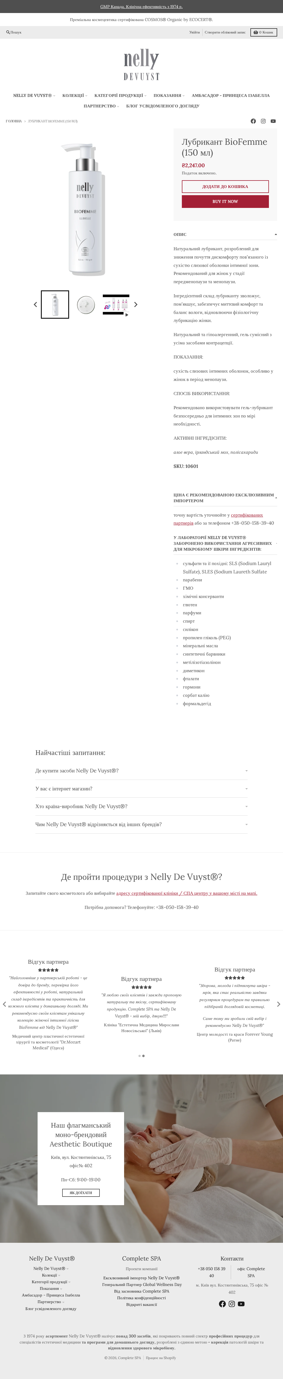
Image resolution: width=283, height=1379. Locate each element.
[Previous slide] (4, 1004)
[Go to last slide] (36, 305)
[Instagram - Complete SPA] (263, 121)
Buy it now (225, 201)
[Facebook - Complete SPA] (253, 121)
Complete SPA (129, 1357)
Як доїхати (81, 1192)
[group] (55, 304)
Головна (14, 121)
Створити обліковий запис (225, 32)
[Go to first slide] (278, 1004)
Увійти (194, 32)
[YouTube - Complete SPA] (273, 121)
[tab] (139, 1056)
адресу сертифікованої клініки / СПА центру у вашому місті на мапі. (186, 893)
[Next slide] (136, 305)
